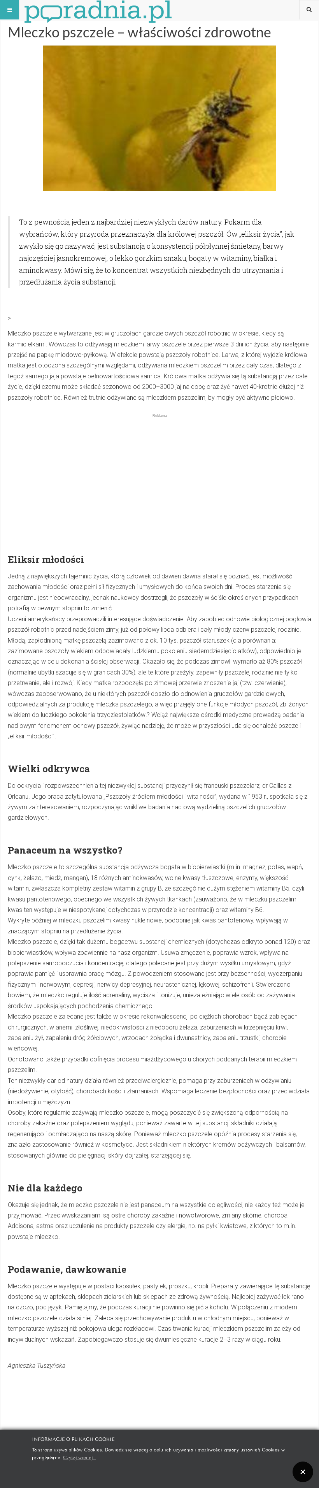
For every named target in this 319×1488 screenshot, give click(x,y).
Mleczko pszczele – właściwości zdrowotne (139, 31)
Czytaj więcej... (79, 1457)
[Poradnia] (98, 9)
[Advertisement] (159, 473)
